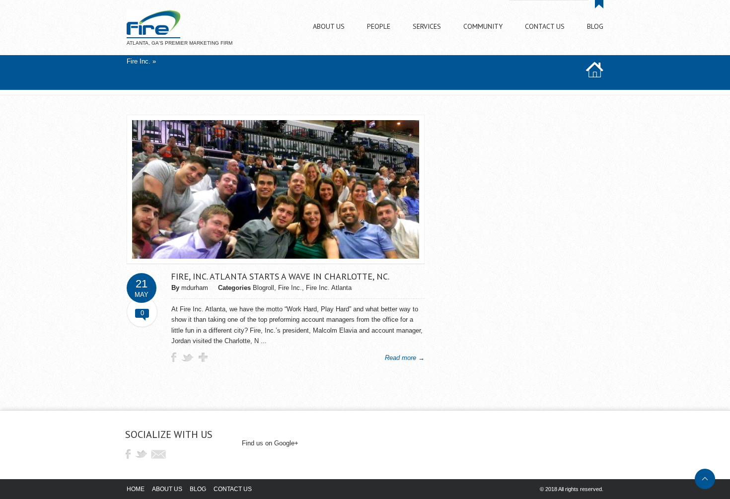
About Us (167, 489)
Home (136, 489)
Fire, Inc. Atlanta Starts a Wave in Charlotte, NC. (280, 276)
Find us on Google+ (270, 443)
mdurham (194, 287)
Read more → (405, 357)
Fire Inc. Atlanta (329, 287)
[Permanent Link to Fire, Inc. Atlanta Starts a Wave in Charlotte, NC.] (275, 256)
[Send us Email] (158, 454)
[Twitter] (143, 454)
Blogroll (263, 287)
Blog (198, 489)
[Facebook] (128, 454)
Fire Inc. (138, 61)
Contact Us (233, 489)
